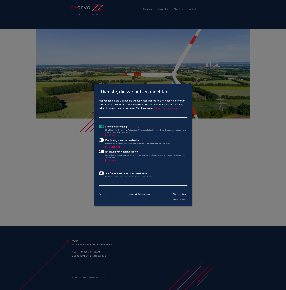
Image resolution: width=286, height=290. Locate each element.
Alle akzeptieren (179, 194)
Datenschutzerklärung (166, 108)
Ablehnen (102, 194)
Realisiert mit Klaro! (179, 199)
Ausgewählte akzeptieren (139, 194)
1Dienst (111, 135)
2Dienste (112, 146)
